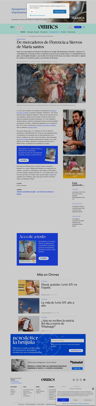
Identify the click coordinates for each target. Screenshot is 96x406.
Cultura (12, 392)
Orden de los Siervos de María (26, 192)
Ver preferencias (88, 400)
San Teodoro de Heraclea (45, 192)
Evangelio (51, 394)
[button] (93, 388)
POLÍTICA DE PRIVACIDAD (30, 404)
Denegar (76, 400)
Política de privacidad (73, 403)
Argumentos (52, 389)
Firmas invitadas (40, 391)
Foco (18, 36)
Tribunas (38, 392)
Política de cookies (65, 403)
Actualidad (13, 386)
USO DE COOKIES (40, 404)
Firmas (37, 386)
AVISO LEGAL (21, 404)
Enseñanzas (52, 392)
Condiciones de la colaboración (83, 403)
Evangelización (54, 32)
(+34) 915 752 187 (14, 381)
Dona (70, 27)
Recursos (51, 386)
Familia (63, 32)
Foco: (23, 32)
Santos (19, 194)
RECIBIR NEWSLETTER (76, 350)
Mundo (12, 389)
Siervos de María (23, 139)
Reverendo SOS (53, 399)
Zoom (12, 394)
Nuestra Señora (32, 127)
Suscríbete (78, 27)
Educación (44, 32)
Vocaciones (71, 32)
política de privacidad (73, 344)
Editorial (38, 389)
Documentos (52, 391)
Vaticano (12, 391)
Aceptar (63, 400)
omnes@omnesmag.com (16, 382)
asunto (52, 174)
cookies (53, 346)
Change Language (59, 11)
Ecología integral (33, 32)
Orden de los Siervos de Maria (47, 125)
